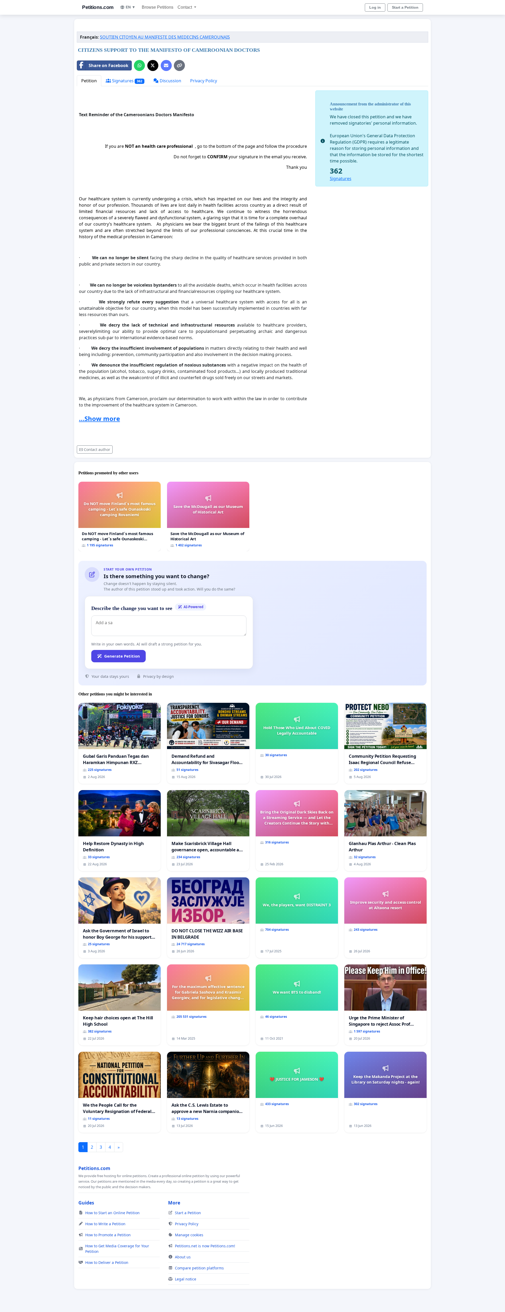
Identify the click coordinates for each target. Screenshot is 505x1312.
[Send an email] (166, 65)
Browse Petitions (157, 7)
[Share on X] (152, 65)
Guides (86, 1202)
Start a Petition (405, 7)
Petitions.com (98, 7)
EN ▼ (130, 7)
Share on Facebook (108, 65)
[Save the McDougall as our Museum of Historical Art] (208, 516)
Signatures (126, 81)
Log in (375, 7)
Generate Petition (122, 656)
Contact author (97, 449)
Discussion (170, 81)
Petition (89, 81)
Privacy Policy (203, 81)
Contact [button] (185, 7)
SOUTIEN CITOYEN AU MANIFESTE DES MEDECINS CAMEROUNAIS (165, 37)
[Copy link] (179, 65)
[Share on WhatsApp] (139, 65)
